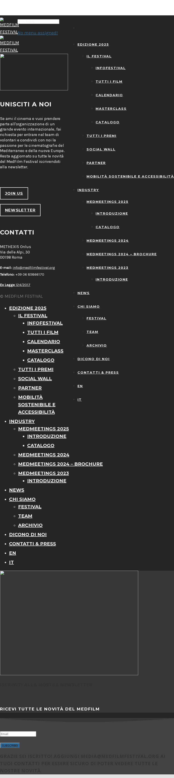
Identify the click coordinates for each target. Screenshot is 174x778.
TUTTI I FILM (109, 82)
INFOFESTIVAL (111, 68)
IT (79, 400)
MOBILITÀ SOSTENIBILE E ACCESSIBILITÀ (130, 176)
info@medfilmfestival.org (34, 267)
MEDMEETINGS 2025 (107, 202)
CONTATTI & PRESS (98, 372)
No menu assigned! (37, 32)
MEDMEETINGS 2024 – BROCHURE (122, 254)
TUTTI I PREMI (101, 136)
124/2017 (15, 285)
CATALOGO (108, 122)
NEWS (83, 293)
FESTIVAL (96, 318)
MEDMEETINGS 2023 (107, 268)
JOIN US (14, 193)
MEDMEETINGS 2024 (108, 241)
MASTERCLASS (111, 109)
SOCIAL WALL (101, 149)
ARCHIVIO (97, 345)
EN (80, 386)
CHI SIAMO (88, 307)
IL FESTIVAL (99, 56)
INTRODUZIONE (112, 213)
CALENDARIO (109, 95)
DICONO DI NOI (93, 359)
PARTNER (96, 163)
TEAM (92, 332)
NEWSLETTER (20, 210)
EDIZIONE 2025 (93, 44)
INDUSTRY (88, 190)
